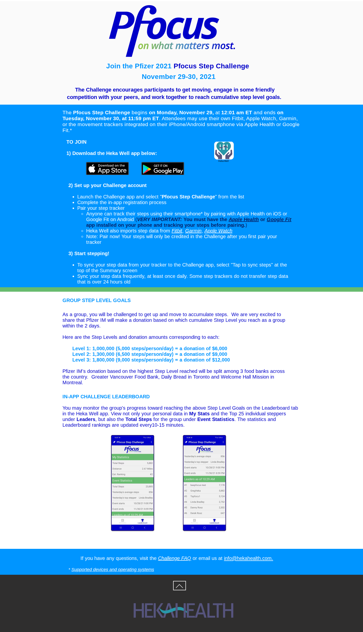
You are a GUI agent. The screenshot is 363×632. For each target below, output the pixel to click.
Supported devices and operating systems (112, 569)
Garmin (193, 230)
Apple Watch (218, 230)
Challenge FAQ (174, 558)
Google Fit (97, 219)
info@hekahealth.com (248, 558)
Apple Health (251, 213)
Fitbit (177, 230)
